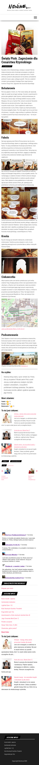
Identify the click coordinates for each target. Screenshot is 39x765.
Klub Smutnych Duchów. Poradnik (11, 608)
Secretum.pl (24, 366)
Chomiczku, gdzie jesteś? (9, 628)
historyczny (10, 465)
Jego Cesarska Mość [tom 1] (10, 618)
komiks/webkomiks (16, 461)
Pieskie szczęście (6, 622)
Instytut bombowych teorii (4, 477)
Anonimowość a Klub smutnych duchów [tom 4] (15, 615)
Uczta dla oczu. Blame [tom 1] (22, 430)
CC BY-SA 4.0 (20, 329)
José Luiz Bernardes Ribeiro (9, 329)
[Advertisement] (19, 713)
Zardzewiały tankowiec (8, 602)
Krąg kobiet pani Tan (7, 612)
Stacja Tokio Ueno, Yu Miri (9, 625)
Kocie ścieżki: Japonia (8, 599)
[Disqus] (19, 506)
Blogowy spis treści (7, 588)
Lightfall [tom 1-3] (6, 605)
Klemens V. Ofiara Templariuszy (31, 477)
